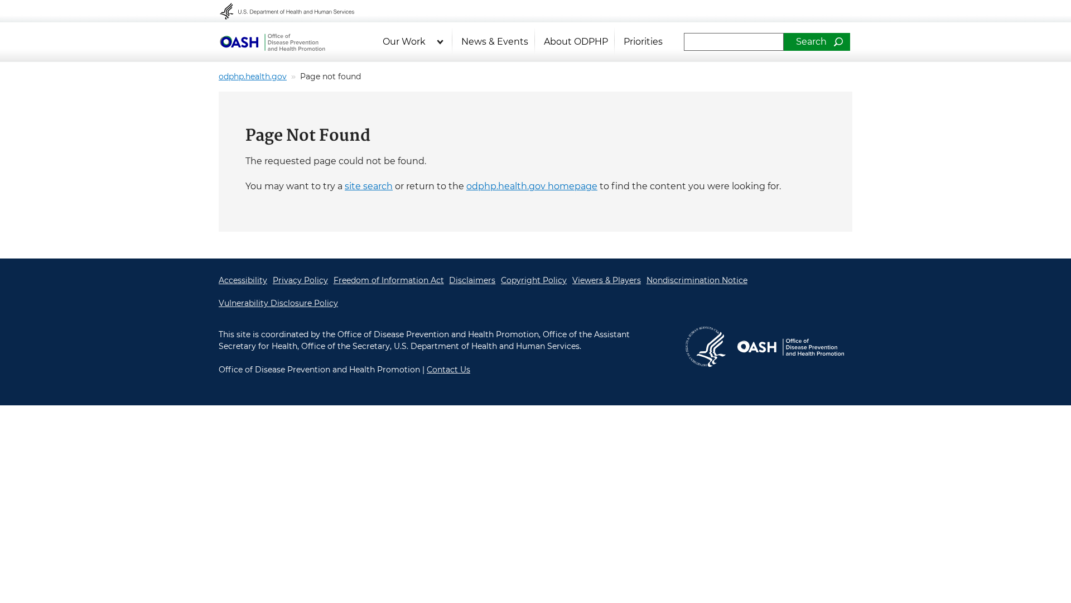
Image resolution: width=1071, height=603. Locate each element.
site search (369, 186)
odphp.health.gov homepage (531, 186)
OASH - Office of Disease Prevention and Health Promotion (272, 42)
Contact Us (448, 370)
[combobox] (734, 42)
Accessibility (243, 280)
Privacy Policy (300, 280)
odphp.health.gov (253, 76)
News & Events (494, 41)
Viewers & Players (606, 280)
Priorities (643, 41)
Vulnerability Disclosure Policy (278, 303)
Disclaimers (472, 280)
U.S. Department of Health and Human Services (294, 11)
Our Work (404, 41)
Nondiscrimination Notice (697, 280)
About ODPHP (576, 41)
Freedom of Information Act (389, 280)
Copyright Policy (534, 280)
